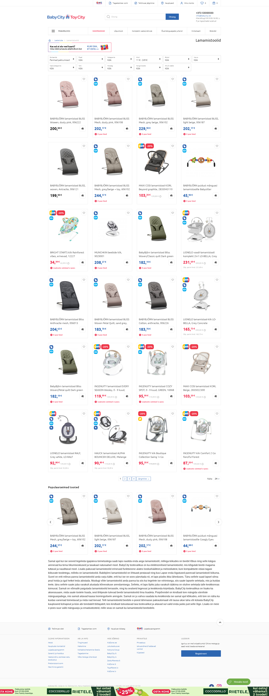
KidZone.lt (111, 664)
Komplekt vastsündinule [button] (142, 31)
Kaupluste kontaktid (56, 646)
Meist (50, 643)
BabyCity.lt (111, 653)
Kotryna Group (113, 650)
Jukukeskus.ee (113, 646)
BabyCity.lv (112, 657)
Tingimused (82, 643)
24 (216, 478)
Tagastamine (83, 653)
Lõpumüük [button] (118, 31)
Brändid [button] (213, 31)
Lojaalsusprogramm (56, 650)
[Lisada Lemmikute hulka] (84, 79)
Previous (50, 522)
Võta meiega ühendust (87, 657)
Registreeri (201, 653)
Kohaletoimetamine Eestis (89, 650)
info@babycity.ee (203, 16)
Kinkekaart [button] (196, 31)
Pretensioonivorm (55, 663)
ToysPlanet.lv (112, 668)
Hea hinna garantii (55, 667)
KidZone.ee (112, 643)
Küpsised (140, 653)
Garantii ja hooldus (56, 653)
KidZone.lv (111, 671)
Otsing (172, 16)
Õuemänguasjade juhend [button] (171, 31)
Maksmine (82, 646)
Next (218, 522)
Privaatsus (141, 643)
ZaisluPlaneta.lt (113, 660)
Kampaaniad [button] (99, 31)
